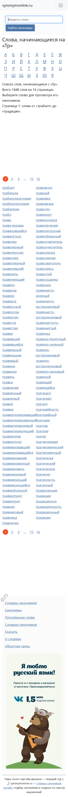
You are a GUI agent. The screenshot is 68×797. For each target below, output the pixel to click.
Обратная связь (17, 646)
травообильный (48, 236)
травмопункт (12, 496)
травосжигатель (48, 263)
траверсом (10, 312)
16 (38, 179)
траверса (9, 301)
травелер (9, 241)
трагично (43, 474)
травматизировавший (19, 415)
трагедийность (47, 409)
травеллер (10, 258)
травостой (44, 274)
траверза (9, 290)
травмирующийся (16, 485)
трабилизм (10, 209)
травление (10, 387)
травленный (11, 393)
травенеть (10, 274)
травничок (44, 187)
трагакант (43, 393)
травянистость (47, 323)
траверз (8, 285)
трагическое (45, 469)
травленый (10, 398)
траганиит (44, 398)
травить (8, 377)
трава (6, 220)
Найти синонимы (20, 28)
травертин (10, 317)
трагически (44, 458)
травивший (11, 339)
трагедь (42, 425)
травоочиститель (49, 247)
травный (42, 193)
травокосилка (46, 220)
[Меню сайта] (61, 5)
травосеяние (46, 258)
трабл (6, 214)
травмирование (14, 458)
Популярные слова (20, 617)
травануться (11, 236)
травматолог (12, 442)
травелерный (12, 247)
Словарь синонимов (21, 603)
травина (8, 366)
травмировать (13, 469)
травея (7, 333)
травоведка (45, 204)
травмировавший (16, 447)
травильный (11, 350)
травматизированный (19, 420)
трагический (45, 463)
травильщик (11, 355)
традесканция (46, 490)
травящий (44, 382)
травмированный (16, 463)
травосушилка (47, 279)
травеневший (13, 268)
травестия (10, 328)
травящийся (45, 387)
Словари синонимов (21, 624)
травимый (10, 361)
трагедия (43, 420)
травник (8, 507)
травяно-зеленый (49, 344)
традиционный (47, 512)
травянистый (46, 328)
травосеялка (45, 252)
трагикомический (49, 447)
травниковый (12, 512)
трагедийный (46, 415)
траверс (8, 296)
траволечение (47, 225)
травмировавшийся (17, 452)
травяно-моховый (50, 371)
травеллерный (13, 263)
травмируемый (14, 474)
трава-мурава (13, 225)
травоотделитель (49, 241)
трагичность (45, 480)
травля (7, 404)
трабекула (10, 193)
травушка (43, 285)
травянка (43, 333)
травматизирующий (18, 431)
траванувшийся (14, 231)
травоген (43, 209)
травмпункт (11, 501)
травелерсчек (13, 252)
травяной (43, 377)
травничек (10, 523)
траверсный (11, 306)
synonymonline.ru (17, 5)
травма (7, 409)
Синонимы (13, 610)
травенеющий (13, 279)
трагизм (42, 431)
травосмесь (45, 268)
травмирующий (14, 480)
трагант (42, 404)
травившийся (12, 344)
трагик (41, 436)
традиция (43, 517)
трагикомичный (48, 452)
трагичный (44, 485)
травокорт (44, 214)
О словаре (13, 639)
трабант (8, 187)
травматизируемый (17, 425)
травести (9, 323)
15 (31, 179)
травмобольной (14, 490)
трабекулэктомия (15, 204)
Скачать (11, 631)
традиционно (46, 501)
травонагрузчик (48, 231)
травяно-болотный (51, 339)
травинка (9, 371)
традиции (43, 496)
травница (9, 517)
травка (7, 382)
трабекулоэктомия (16, 198)
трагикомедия (47, 442)
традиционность (48, 507)
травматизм (11, 436)
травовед (43, 198)
